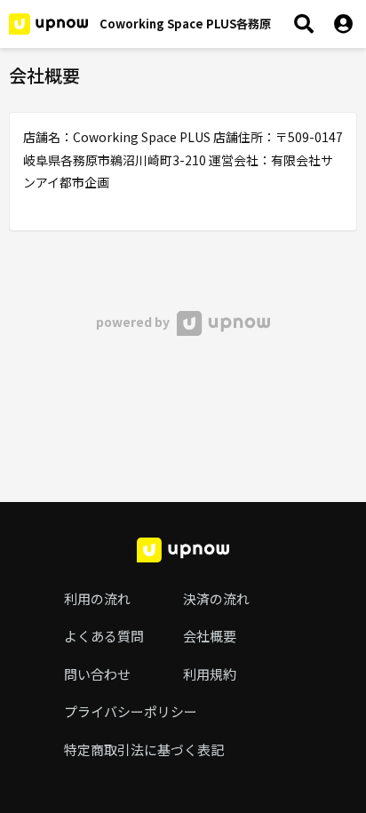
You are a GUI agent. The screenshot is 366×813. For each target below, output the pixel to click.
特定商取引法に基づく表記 (144, 749)
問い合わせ (97, 674)
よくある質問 (104, 635)
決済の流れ (216, 598)
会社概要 (209, 635)
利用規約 (209, 674)
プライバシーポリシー (130, 711)
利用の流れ (97, 598)
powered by (134, 322)
